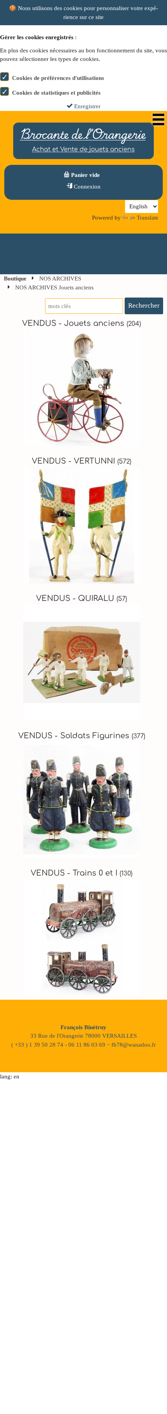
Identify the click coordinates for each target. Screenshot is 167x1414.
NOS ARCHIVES (60, 278)
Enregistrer (87, 106)
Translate (147, 218)
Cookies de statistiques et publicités (56, 93)
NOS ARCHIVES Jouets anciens (54, 287)
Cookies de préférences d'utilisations (58, 78)
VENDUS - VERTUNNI (81, 461)
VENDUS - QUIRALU (81, 598)
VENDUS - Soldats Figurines (81, 736)
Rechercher (144, 305)
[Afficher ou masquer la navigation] (158, 119)
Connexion (86, 186)
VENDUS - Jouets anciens (81, 323)
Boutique (15, 278)
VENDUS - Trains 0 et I (81, 873)
